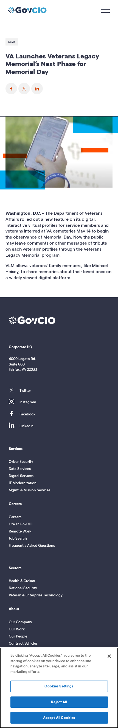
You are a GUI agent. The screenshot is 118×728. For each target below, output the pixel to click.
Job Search (18, 538)
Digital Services (21, 476)
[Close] (109, 656)
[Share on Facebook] (11, 88)
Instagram (27, 402)
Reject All (59, 702)
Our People (18, 636)
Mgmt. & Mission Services (29, 490)
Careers (15, 517)
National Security (23, 588)
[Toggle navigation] (103, 11)
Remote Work (20, 531)
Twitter (25, 390)
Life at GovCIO (20, 524)
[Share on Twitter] (24, 88)
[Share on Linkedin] (37, 88)
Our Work (17, 629)
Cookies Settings (58, 686)
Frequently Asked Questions (32, 545)
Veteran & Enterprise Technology (36, 595)
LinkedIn (26, 426)
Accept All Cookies (59, 717)
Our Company (20, 622)
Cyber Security (21, 461)
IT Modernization (22, 483)
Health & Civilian (22, 581)
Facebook (27, 414)
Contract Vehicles (23, 643)
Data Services (20, 469)
